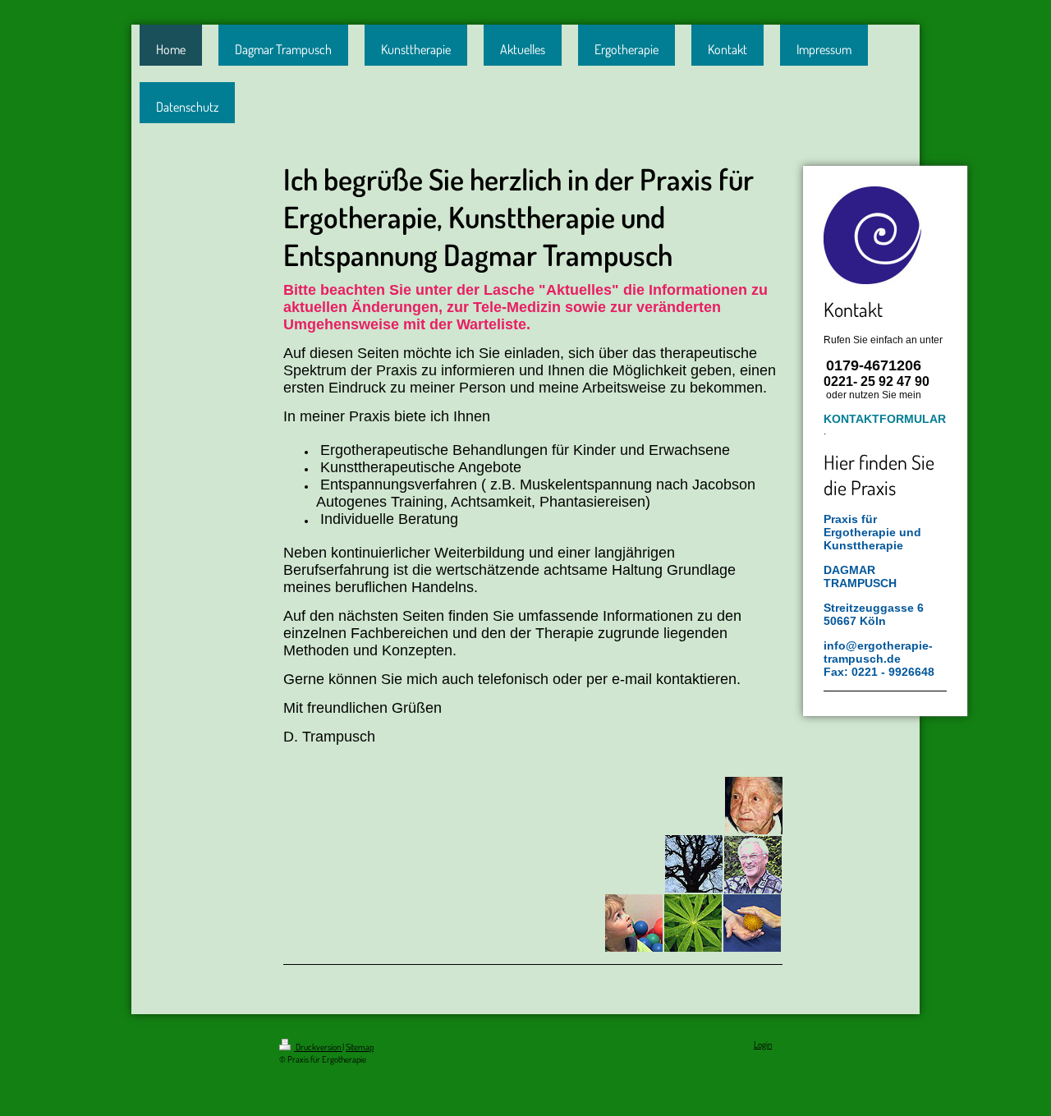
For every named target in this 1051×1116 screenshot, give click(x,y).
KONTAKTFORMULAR (885, 418)
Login (763, 1044)
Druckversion (318, 1047)
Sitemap (360, 1047)
